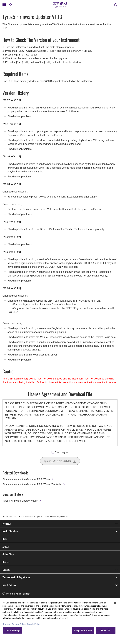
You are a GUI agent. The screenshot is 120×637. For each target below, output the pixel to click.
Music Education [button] (10, 531)
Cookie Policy (33, 624)
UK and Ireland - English (18, 593)
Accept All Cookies (83, 630)
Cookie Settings (12, 630)
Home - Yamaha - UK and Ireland (16, 516)
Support (37, 516)
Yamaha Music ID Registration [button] (16, 577)
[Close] (115, 603)
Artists (5, 546)
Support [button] (6, 569)
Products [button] (6, 523)
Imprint (6, 624)
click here (8, 617)
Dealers (5, 562)
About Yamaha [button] (9, 585)
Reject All (105, 630)
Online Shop (8, 554)
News (4, 539)
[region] (60, 617)
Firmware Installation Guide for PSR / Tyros (26, 479)
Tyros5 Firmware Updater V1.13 (20, 500)
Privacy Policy (19, 624)
